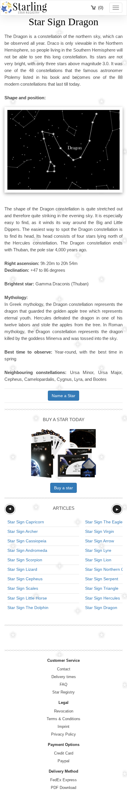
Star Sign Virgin (99, 531)
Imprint (63, 726)
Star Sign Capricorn (25, 522)
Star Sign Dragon (101, 607)
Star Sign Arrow (99, 540)
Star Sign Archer (22, 531)
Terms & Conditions (63, 719)
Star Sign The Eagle (104, 522)
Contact (63, 669)
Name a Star (63, 395)
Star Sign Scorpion (24, 559)
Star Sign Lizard (22, 569)
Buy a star (63, 487)
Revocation (63, 711)
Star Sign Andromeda (27, 550)
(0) (100, 7)
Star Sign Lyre (98, 550)
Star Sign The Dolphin (27, 607)
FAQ (63, 684)
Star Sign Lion (98, 559)
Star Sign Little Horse (27, 598)
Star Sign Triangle (101, 588)
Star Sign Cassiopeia (26, 540)
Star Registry (63, 692)
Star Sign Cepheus (25, 578)
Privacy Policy (63, 734)
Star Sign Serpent (101, 578)
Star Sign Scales (22, 588)
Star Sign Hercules (102, 598)
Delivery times (63, 677)
